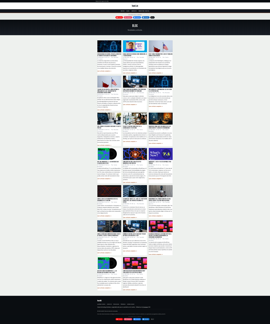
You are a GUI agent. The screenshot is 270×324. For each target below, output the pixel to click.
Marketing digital (144, 11)
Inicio (122, 11)
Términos (123, 304)
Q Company (145, 307)
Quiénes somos (101, 304)
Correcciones (130, 304)
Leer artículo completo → (104, 71)
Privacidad (116, 304)
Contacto (133, 11)
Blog (128, 11)
